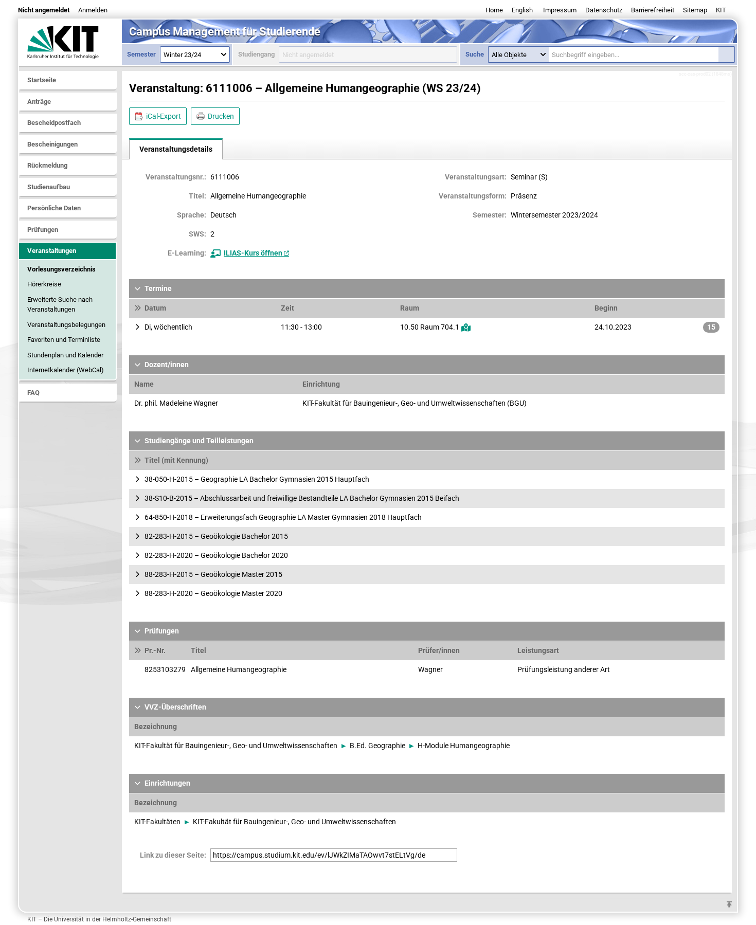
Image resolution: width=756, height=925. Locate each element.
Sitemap (695, 10)
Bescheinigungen (52, 144)
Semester (141, 54)
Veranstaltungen (51, 251)
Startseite (41, 80)
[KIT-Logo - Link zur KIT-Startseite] (70, 42)
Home (494, 10)
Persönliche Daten (54, 208)
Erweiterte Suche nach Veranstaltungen (60, 305)
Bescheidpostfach (54, 122)
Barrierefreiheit (652, 10)
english (522, 10)
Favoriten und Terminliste (63, 339)
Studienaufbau (48, 187)
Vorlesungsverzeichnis (61, 269)
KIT (721, 10)
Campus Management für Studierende (224, 31)
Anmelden (92, 10)
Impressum (560, 10)
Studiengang (256, 54)
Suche (474, 54)
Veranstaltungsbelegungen (66, 325)
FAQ (33, 392)
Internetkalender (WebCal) (65, 370)
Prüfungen (42, 229)
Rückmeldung (47, 165)
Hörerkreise (44, 284)
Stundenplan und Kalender (65, 355)
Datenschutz (603, 10)
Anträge (39, 101)
